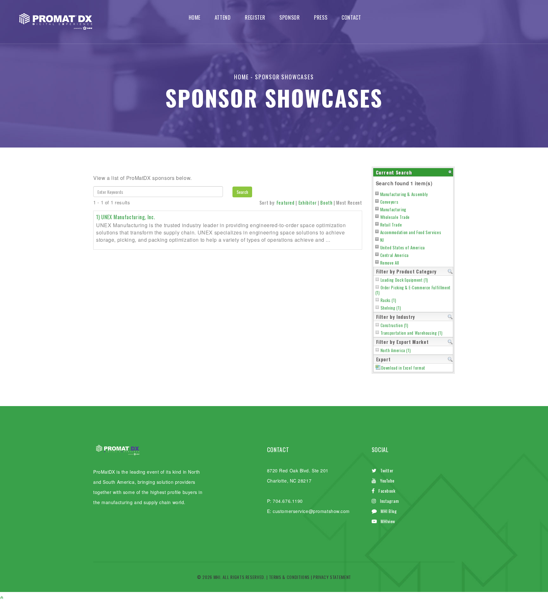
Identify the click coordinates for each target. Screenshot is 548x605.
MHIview (388, 521)
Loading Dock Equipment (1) (404, 280)
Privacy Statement (332, 577)
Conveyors (389, 202)
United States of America (402, 247)
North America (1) (396, 350)
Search (242, 191)
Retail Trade (391, 224)
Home (195, 18)
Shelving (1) (391, 308)
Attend (223, 18)
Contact (351, 18)
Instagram (389, 500)
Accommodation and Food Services (410, 232)
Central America (394, 255)
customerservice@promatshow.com (311, 511)
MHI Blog (389, 511)
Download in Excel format (403, 368)
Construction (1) (394, 325)
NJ (382, 240)
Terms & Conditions (289, 577)
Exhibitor (307, 202)
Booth (326, 202)
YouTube (387, 480)
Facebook (386, 490)
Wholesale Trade (395, 217)
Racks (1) (388, 300)
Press (320, 18)
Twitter (387, 470)
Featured (286, 202)
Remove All (389, 263)
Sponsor (289, 18)
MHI (216, 577)
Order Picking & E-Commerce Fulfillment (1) (413, 290)
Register (255, 18)
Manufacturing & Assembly (404, 194)
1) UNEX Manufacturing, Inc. (125, 217)
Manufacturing (393, 209)
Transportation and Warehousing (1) (412, 333)
